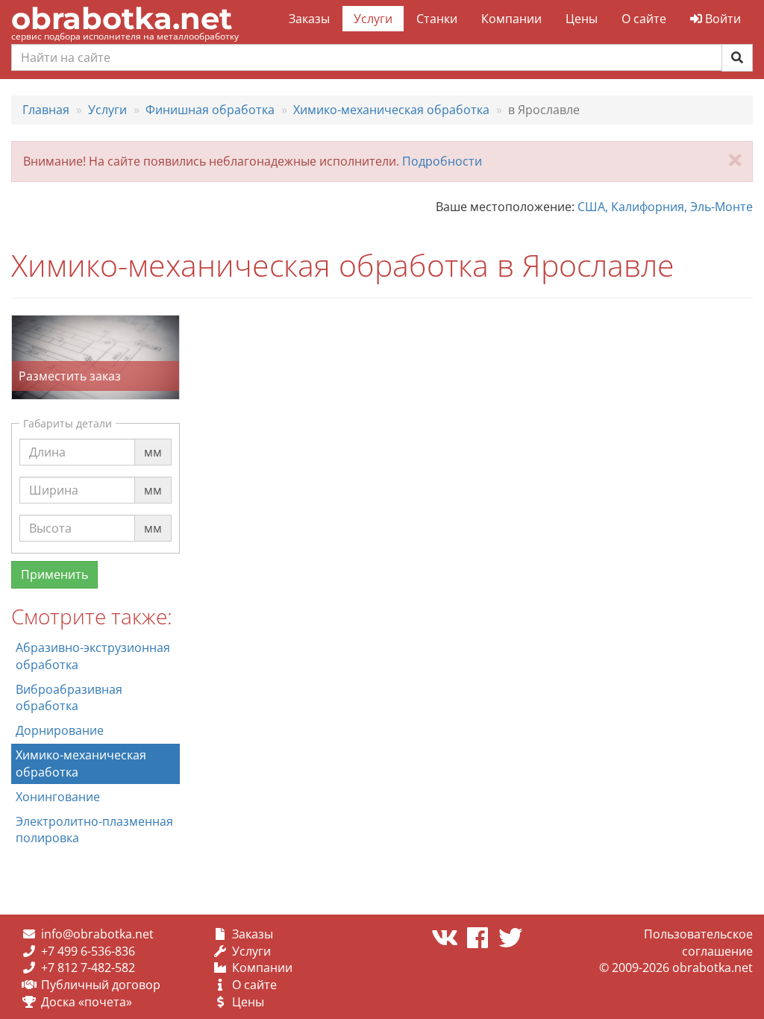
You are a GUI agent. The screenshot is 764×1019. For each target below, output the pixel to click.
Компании (511, 18)
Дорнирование (60, 730)
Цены (582, 18)
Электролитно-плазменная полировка (94, 830)
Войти (721, 18)
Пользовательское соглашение (698, 942)
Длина (47, 438)
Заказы (309, 18)
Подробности (442, 161)
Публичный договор (100, 984)
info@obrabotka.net (97, 934)
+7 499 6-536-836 (88, 951)
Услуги (373, 18)
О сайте (643, 18)
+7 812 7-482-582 (88, 967)
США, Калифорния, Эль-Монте (665, 206)
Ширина (53, 476)
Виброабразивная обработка (69, 698)
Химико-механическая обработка (81, 763)
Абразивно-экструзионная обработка (93, 656)
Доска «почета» (86, 1002)
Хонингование (58, 796)
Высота (50, 514)
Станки (436, 18)
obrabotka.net (121, 18)
